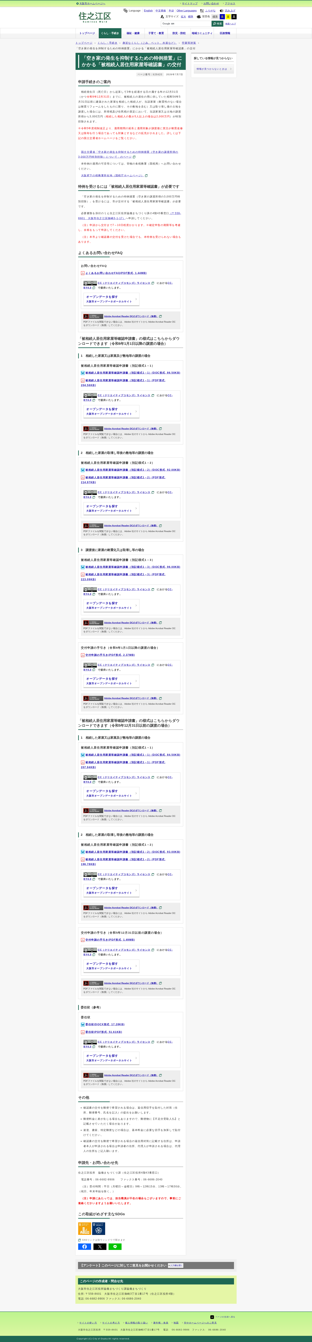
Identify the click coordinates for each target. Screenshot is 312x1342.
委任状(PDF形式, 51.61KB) (103, 1032)
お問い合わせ (211, 3)
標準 (190, 16)
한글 (171, 10)
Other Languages (187, 10)
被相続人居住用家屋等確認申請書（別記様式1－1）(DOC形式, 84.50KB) (132, 754)
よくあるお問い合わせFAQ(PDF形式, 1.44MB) (116, 273)
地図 (176, 1322)
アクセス (230, 3)
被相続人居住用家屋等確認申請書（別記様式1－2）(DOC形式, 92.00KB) (132, 469)
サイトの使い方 (88, 1322)
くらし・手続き (107, 42)
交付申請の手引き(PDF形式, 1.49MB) (110, 939)
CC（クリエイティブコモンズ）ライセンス (124, 283)
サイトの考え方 (111, 1322)
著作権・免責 (161, 1322)
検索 (219, 23)
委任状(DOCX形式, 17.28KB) (105, 1024)
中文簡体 (161, 10)
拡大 (183, 16)
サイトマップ (190, 3)
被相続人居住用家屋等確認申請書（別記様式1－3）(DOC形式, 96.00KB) (132, 567)
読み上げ (230, 10)
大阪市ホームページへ (92, 3)
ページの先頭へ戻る (225, 1317)
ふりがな (210, 10)
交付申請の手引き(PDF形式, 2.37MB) (110, 655)
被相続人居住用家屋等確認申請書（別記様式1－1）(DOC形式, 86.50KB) (132, 372)
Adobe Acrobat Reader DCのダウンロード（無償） (131, 316)
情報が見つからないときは (212, 69)
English (148, 10)
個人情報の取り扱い (136, 1322)
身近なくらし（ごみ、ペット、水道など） (150, 42)
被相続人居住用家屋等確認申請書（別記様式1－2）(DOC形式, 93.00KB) (132, 852)
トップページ (84, 42)
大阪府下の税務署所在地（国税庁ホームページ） (112, 175)
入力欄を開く (176, 1265)
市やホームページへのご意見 (200, 1322)
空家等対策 (189, 42)
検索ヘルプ (230, 24)
